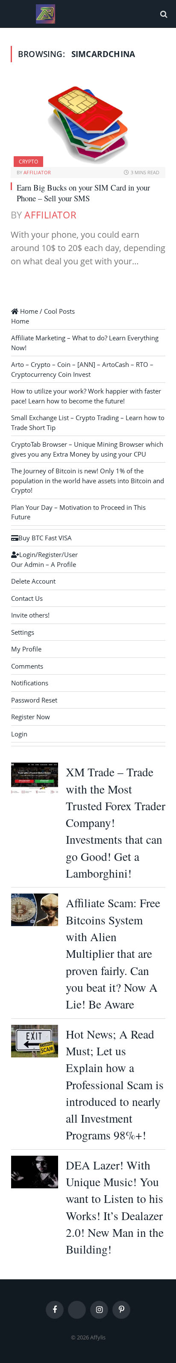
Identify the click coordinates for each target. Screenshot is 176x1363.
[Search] (162, 14)
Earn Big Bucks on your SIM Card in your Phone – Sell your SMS (83, 193)
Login (19, 734)
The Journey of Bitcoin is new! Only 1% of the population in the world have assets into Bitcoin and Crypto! (87, 480)
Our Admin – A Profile (43, 564)
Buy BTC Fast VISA (45, 537)
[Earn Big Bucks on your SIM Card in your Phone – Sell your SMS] (88, 123)
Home (20, 321)
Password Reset (34, 700)
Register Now (30, 716)
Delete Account (33, 581)
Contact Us (27, 598)
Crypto (28, 161)
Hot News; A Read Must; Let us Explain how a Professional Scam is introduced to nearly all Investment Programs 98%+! (115, 1084)
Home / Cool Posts (46, 311)
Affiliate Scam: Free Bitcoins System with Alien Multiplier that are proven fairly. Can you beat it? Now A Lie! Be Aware (113, 953)
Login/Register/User (48, 554)
